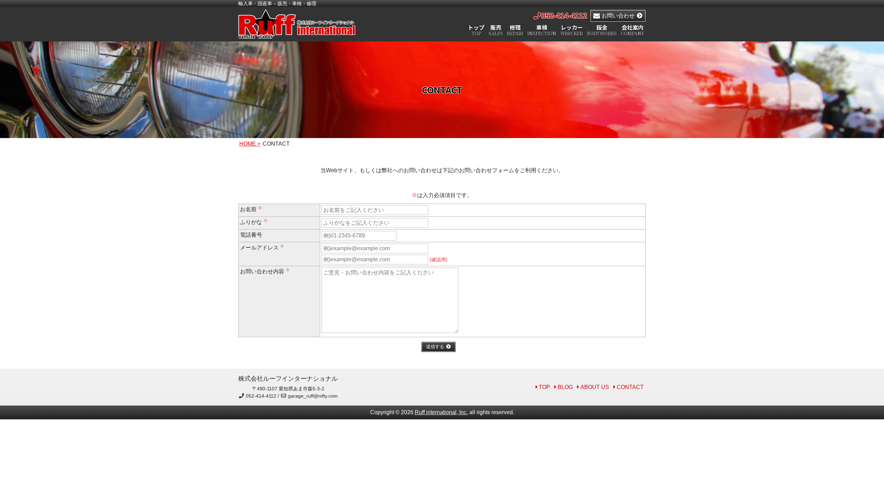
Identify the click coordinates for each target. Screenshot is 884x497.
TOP (544, 387)
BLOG (565, 387)
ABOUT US (594, 387)
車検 (541, 30)
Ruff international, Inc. (441, 412)
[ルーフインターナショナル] (297, 35)
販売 (496, 30)
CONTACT (630, 387)
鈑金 (602, 30)
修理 (515, 30)
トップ (476, 30)
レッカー (571, 30)
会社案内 (632, 30)
